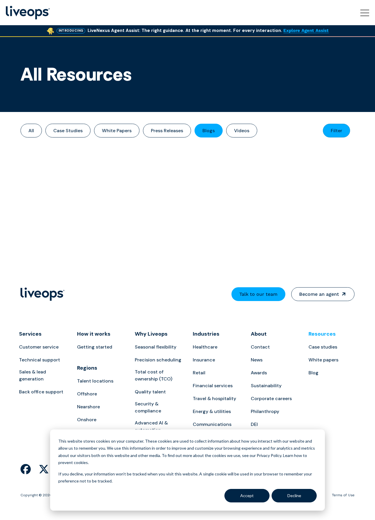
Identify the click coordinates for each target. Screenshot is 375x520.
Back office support (41, 392)
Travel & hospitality (214, 398)
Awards (259, 373)
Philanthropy (265, 411)
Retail (199, 373)
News (256, 360)
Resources (322, 333)
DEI (254, 424)
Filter (336, 131)
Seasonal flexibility (155, 347)
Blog (313, 373)
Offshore (87, 394)
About (259, 333)
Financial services (213, 386)
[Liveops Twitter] (44, 469)
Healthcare (205, 347)
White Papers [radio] (117, 131)
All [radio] (31, 131)
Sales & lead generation (32, 375)
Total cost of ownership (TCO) (153, 375)
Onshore (86, 420)
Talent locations (95, 381)
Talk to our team (258, 294)
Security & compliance (148, 407)
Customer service (39, 347)
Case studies (322, 347)
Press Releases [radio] (167, 131)
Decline (294, 495)
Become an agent (319, 294)
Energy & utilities (212, 411)
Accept (247, 495)
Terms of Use (343, 495)
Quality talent (150, 392)
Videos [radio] (241, 131)
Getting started (94, 347)
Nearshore (88, 407)
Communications (212, 424)
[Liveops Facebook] (26, 469)
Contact (260, 347)
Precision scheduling (158, 360)
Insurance (204, 360)
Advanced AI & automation (151, 426)
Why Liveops (151, 333)
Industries (206, 333)
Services (30, 333)
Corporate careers (271, 398)
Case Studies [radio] (68, 131)
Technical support (39, 360)
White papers (323, 360)
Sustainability (266, 386)
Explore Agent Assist (306, 30)
